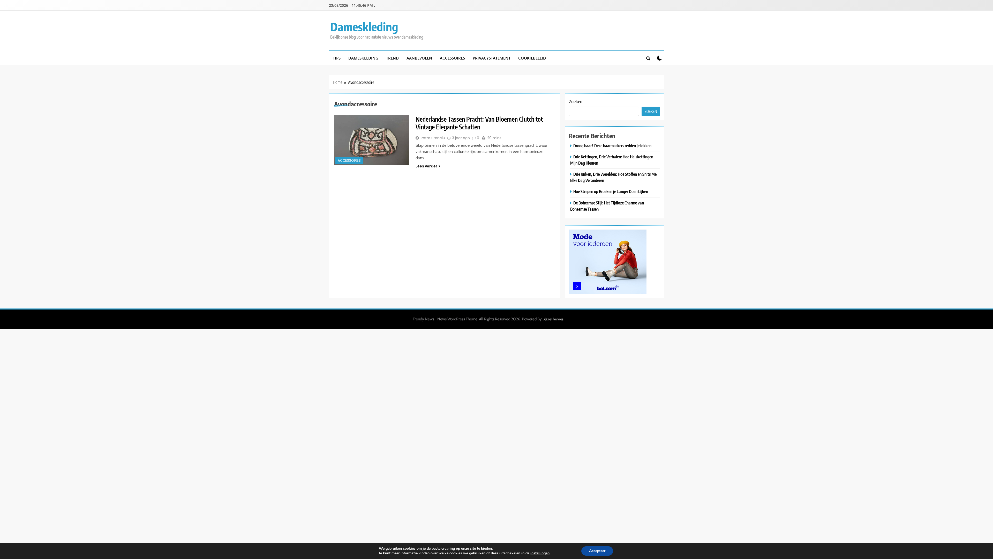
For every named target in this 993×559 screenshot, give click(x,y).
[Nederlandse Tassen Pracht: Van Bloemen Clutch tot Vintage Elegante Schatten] (371, 140)
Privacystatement (491, 58)
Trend (392, 58)
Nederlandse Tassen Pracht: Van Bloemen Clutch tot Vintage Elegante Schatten (479, 123)
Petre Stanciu (433, 138)
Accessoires (452, 58)
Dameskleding (364, 26)
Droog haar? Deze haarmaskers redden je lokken (612, 145)
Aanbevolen (419, 58)
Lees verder (426, 166)
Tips (337, 58)
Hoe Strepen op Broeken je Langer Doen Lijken (610, 191)
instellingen (540, 553)
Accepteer (597, 550)
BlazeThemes (553, 319)
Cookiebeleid (532, 58)
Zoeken (575, 101)
